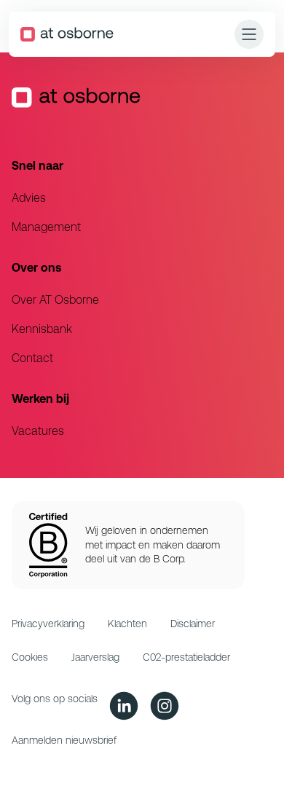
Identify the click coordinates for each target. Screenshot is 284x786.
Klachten (127, 623)
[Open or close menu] (249, 34)
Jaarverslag (95, 657)
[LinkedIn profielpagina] (123, 705)
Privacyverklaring (48, 623)
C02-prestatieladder (186, 657)
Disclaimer (192, 623)
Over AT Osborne (55, 300)
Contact (32, 358)
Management (46, 227)
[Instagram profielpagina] (164, 705)
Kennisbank (42, 329)
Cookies (30, 657)
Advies (29, 198)
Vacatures (38, 431)
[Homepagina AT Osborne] (67, 34)
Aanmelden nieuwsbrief (64, 740)
